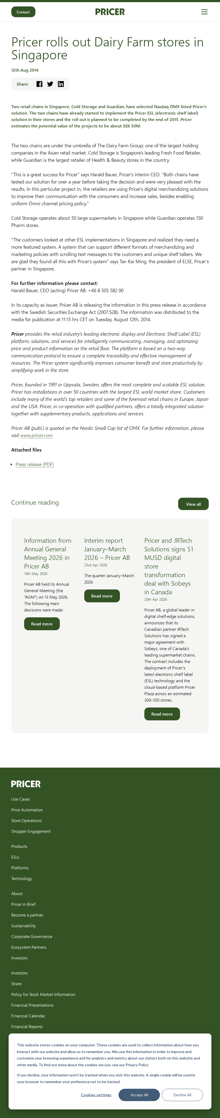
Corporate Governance (31, 936)
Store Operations (26, 820)
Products (19, 846)
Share (16, 983)
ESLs (15, 857)
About (17, 893)
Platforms (20, 867)
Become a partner (27, 915)
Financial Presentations (32, 1005)
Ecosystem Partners (28, 947)
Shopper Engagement (31, 831)
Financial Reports (27, 1026)
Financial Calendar (28, 1015)
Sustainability (23, 925)
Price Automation (27, 809)
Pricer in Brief (23, 904)
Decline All (182, 1095)
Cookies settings (96, 1095)
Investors (19, 958)
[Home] (110, 11)
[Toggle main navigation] (204, 12)
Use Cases (20, 799)
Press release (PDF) (35, 464)
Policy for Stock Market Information (43, 994)
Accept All (139, 1095)
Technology (21, 878)
